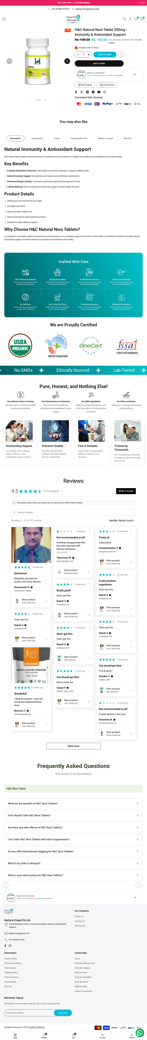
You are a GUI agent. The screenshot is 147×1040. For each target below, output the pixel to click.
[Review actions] (47, 567)
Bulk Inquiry (86, 85)
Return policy (10, 968)
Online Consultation (83, 991)
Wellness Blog (81, 986)
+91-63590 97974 (60, 9)
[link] (20, 345)
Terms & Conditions (13, 963)
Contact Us (80, 921)
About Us (79, 916)
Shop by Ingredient (83, 977)
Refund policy (10, 982)
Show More (62, 552)
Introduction (37, 138)
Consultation (109, 85)
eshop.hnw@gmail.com (87, 9)
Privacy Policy (10, 958)
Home (77, 958)
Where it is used (105, 138)
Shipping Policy (11, 972)
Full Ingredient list (79, 138)
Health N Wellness (37, 1027)
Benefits (127, 138)
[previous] (9, 61)
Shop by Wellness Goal (85, 963)
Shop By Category (83, 968)
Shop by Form (81, 972)
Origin (57, 138)
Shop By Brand (81, 982)
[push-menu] (4, 19)
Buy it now (99, 63)
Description (15, 138)
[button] (121, 54)
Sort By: (113, 520)
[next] (67, 61)
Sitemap (8, 986)
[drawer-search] (124, 19)
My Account (80, 926)
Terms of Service (11, 977)
